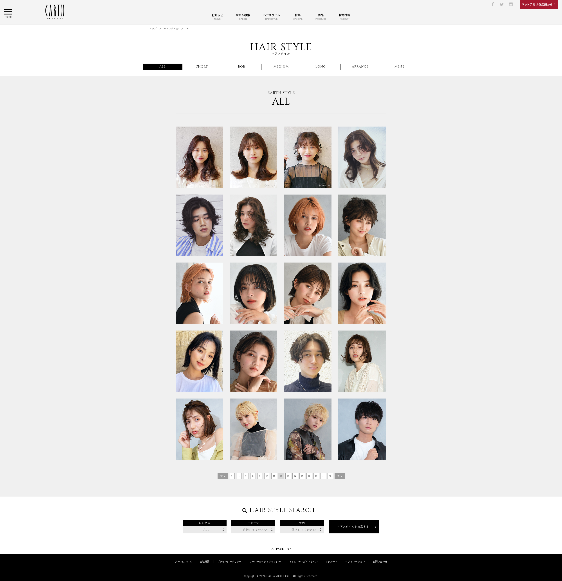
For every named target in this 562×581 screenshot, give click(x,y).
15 (302, 476)
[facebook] (493, 4)
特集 (298, 16)
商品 (320, 16)
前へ (222, 476)
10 (267, 476)
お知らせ (217, 16)
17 (316, 476)
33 (330, 476)
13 (288, 476)
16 (309, 476)
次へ (339, 476)
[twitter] (502, 4)
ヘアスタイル (271, 16)
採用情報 (344, 16)
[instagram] (511, 4)
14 (295, 476)
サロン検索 (243, 16)
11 (274, 476)
